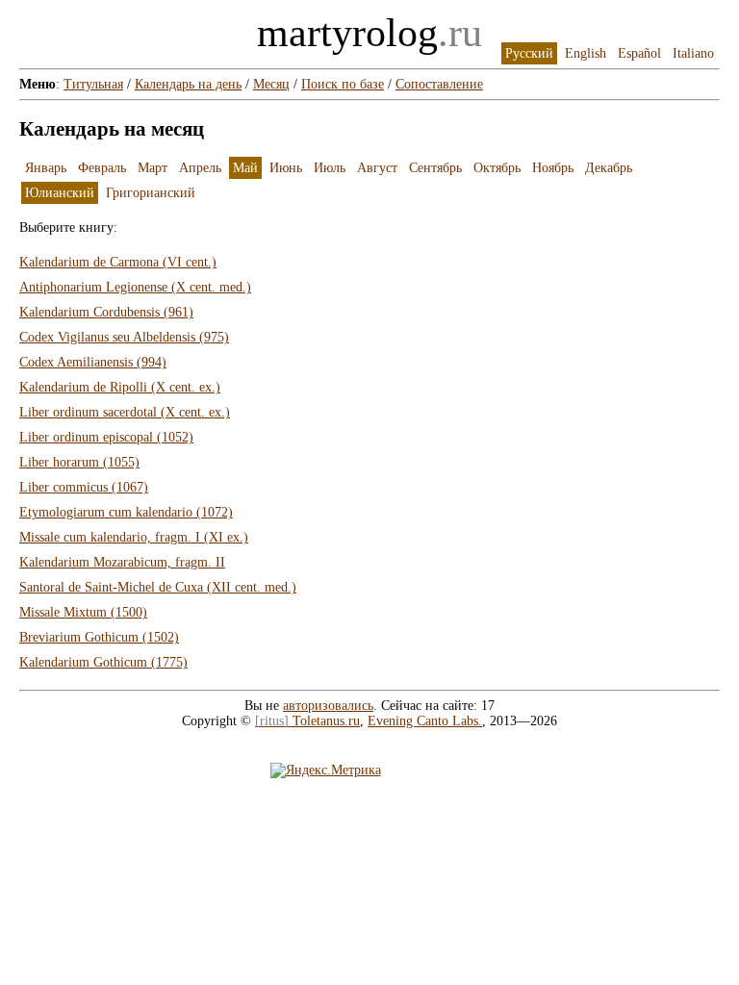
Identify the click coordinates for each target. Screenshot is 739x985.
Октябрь (497, 168)
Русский (529, 53)
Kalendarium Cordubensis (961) (106, 312)
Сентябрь (435, 168)
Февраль (102, 168)
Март (152, 168)
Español (639, 53)
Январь (45, 168)
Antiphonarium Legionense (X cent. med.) (135, 287)
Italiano (693, 53)
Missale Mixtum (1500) (83, 612)
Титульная (93, 84)
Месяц (271, 84)
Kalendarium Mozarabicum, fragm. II (122, 562)
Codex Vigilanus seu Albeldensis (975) (124, 337)
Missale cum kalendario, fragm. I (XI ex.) (133, 537)
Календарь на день (188, 84)
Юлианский (59, 193)
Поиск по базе (342, 84)
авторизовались (328, 705)
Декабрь (608, 168)
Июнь (285, 168)
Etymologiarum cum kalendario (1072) (126, 512)
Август (377, 168)
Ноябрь (552, 168)
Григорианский (150, 193)
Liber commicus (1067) (83, 487)
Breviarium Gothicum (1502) (99, 637)
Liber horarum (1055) (79, 462)
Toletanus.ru (307, 721)
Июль (329, 168)
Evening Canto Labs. (425, 721)
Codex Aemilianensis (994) (92, 362)
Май (245, 168)
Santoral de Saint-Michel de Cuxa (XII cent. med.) (157, 587)
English (585, 53)
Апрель (200, 168)
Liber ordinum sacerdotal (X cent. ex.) (124, 412)
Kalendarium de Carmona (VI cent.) (118, 262)
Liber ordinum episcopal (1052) (106, 437)
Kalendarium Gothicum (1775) (103, 662)
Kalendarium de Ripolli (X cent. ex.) (119, 387)
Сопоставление (439, 84)
